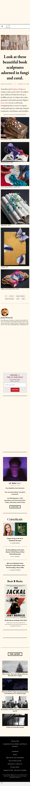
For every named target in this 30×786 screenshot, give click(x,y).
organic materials (20, 296)
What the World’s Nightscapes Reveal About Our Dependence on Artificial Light (15, 693)
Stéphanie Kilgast (18, 89)
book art (11, 296)
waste (23, 298)
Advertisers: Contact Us (15, 764)
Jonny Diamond (6, 84)
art (6, 296)
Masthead (15, 751)
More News (15, 506)
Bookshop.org (14, 776)
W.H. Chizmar (15, 556)
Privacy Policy (15, 767)
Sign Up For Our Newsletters (15, 757)
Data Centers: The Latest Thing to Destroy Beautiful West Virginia (15, 675)
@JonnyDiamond (15, 325)
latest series (4, 103)
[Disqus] (15, 347)
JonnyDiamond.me (24, 325)
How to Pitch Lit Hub (15, 761)
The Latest (15, 654)
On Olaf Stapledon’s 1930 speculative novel (15, 500)
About (15, 754)
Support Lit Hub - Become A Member (15, 770)
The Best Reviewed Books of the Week (16, 620)
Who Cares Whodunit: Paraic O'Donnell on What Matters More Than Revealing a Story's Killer (15, 565)
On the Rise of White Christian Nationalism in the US (15, 711)
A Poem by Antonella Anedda (15, 727)
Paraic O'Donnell (16, 570)
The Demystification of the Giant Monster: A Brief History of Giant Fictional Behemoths (15, 552)
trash (18, 298)
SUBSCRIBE (15, 389)
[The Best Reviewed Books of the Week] (16, 601)
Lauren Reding (16, 543)
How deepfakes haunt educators (15, 488)
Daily (15, 483)
